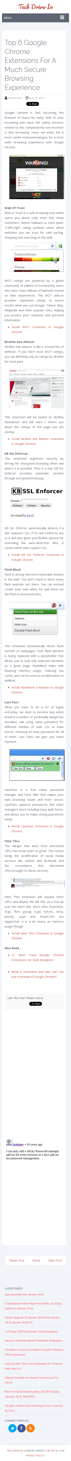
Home (36, 1260)
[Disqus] (34, 1079)
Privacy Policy (35, 1455)
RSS (30, 1428)
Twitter (12, 1428)
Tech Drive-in (35, 6)
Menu (8, 17)
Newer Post (16, 1260)
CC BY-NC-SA (51, 1450)
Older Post (55, 1260)
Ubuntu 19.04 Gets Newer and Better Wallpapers (34, 1340)
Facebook (21, 1428)
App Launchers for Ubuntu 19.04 (24, 1294)
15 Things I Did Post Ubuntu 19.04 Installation (31, 1331)
